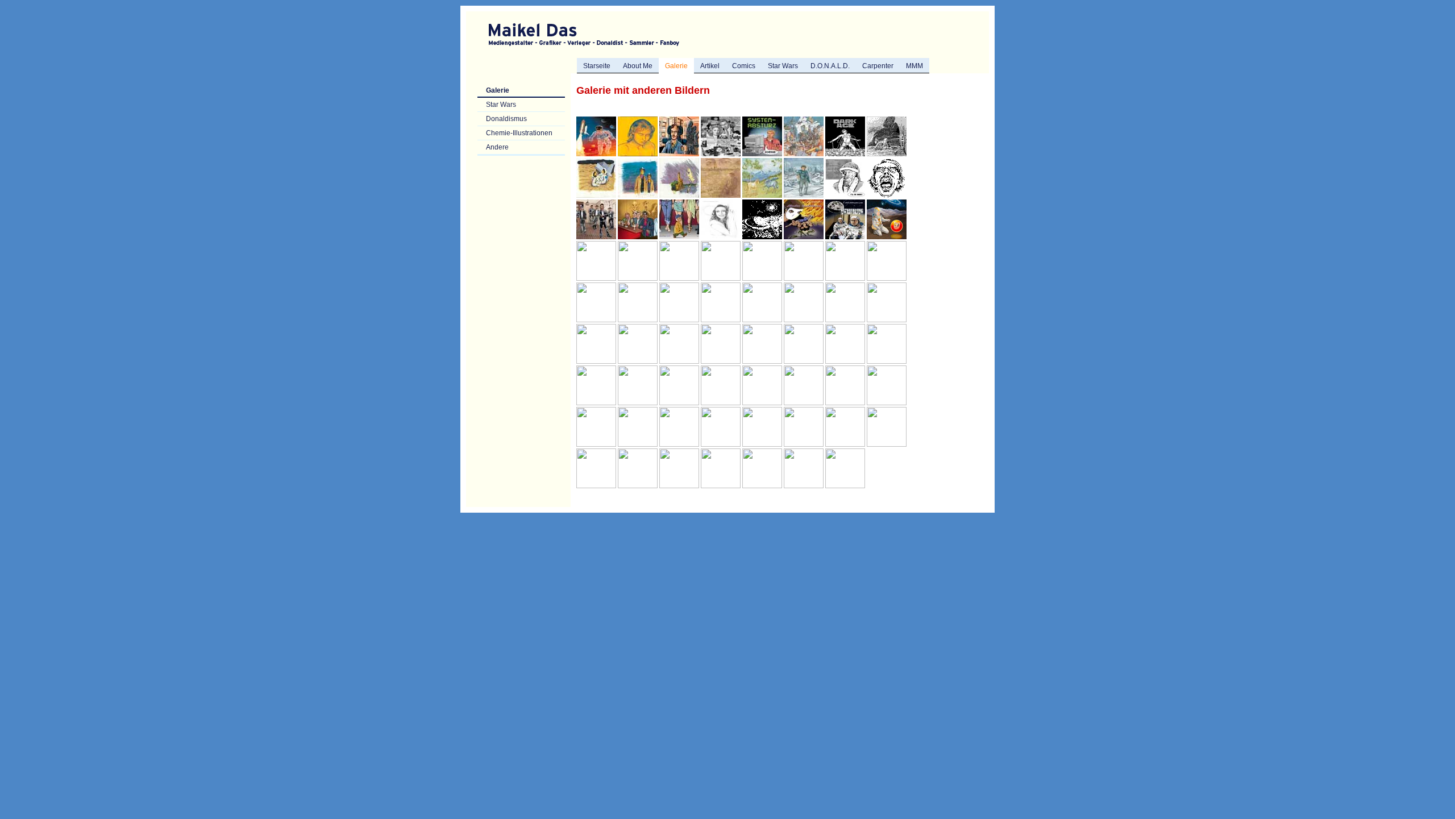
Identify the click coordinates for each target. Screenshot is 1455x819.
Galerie (497, 90)
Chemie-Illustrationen (519, 133)
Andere (497, 147)
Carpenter (877, 66)
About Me (637, 66)
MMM (914, 66)
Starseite (596, 66)
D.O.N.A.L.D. (830, 66)
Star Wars (783, 66)
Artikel (710, 66)
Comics (743, 66)
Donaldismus (506, 119)
